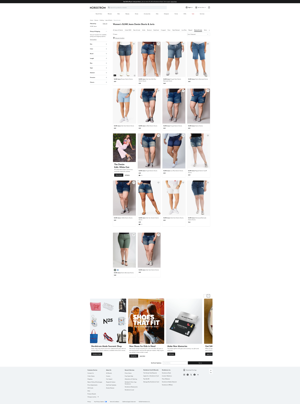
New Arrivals (136, 30)
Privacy (89, 401)
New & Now (99, 14)
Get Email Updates (111, 385)
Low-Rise (184, 30)
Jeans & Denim (108, 20)
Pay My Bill (146, 379)
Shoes (136, 14)
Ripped (190, 30)
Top (211, 372)
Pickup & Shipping (95, 31)
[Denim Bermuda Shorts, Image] (198, 59)
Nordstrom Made (97, 354)
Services (202, 14)
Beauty (127, 14)
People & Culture (110, 382)
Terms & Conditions (114, 401)
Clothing (102, 20)
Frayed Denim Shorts (172, 126)
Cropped (163, 30)
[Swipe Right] (208, 295)
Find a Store (128, 373)
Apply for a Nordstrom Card (151, 376)
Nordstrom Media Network (169, 382)
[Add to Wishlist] (133, 43)
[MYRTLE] (115, 270)
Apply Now (174, 1)
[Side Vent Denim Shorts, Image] (124, 106)
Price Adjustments (92, 385)
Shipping (90, 379)
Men (118, 14)
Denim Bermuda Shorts (198, 79)
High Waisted (176, 30)
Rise (91, 63)
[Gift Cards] (184, 321)
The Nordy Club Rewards (150, 373)
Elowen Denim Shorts (123, 79)
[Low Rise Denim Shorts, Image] (173, 150)
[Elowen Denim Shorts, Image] (124, 59)
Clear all (105, 23)
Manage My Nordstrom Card (151, 382)
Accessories (147, 14)
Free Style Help (129, 376)
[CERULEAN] (118, 270)
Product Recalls (92, 394)
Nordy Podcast (110, 388)
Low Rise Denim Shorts (173, 171)
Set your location (119, 38)
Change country (92, 397)
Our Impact (109, 379)
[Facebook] (194, 375)
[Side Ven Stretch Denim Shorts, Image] (149, 198)
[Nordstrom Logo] (97, 8)
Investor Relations (167, 376)
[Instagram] (184, 375)
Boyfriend (156, 30)
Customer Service (92, 370)
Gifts (185, 14)
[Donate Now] (146, 321)
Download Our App (191, 370)
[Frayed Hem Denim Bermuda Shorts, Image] (173, 59)
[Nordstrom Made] (108, 321)
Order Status (91, 376)
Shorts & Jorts (198, 30)
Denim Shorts (195, 126)
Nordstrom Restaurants (131, 387)
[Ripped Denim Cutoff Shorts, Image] (198, 150)
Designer (166, 14)
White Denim (119, 175)
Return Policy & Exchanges (95, 382)
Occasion (92, 77)
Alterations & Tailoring (131, 379)
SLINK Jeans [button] (93, 26)
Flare (169, 30)
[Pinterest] (188, 375)
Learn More (142, 356)
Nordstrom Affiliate (167, 385)
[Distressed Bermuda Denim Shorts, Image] (198, 198)
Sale (193, 14)
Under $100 (128, 30)
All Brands (109, 373)
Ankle (143, 30)
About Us (108, 370)
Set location (93, 39)
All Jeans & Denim (118, 30)
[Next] (209, 30)
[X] (191, 375)
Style (91, 68)
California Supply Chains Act (129, 401)
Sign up (200, 363)
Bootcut (149, 30)
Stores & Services (129, 370)
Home (176, 14)
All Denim (127, 175)
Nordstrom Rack (166, 373)
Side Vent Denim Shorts (124, 126)
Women (110, 14)
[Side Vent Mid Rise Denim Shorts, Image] (149, 59)
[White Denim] (124, 147)
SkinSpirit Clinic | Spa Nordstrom (130, 383)
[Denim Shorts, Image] (198, 106)
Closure (92, 82)
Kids (157, 14)
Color (91, 49)
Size (91, 44)
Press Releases (166, 379)
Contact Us (91, 373)
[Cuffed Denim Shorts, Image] (149, 106)
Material (92, 72)
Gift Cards (171, 354)
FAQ (89, 391)
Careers (108, 376)
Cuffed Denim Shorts (148, 126)
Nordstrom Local (129, 390)
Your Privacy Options (99, 401)
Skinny (206, 30)
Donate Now (134, 356)
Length (92, 58)
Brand (91, 53)
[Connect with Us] (198, 375)
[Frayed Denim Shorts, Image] (173, 106)
